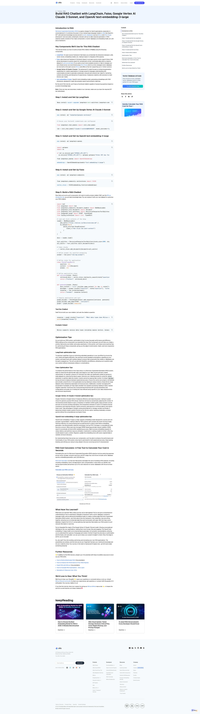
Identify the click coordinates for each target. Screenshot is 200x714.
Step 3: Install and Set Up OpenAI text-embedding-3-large (132, 46)
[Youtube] (129, 648)
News (134, 670)
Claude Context (96, 680)
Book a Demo (124, 3)
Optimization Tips (127, 55)
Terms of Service (59, 704)
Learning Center (123, 667)
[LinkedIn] (132, 648)
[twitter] (122, 96)
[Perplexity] (70, 667)
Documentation (109, 665)
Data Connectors (124, 682)
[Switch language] (111, 3)
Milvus (100, 35)
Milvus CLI (95, 687)
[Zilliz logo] (58, 2)
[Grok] (73, 667)
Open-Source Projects (111, 667)
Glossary (122, 684)
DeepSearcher (96, 677)
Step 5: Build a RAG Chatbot (129, 52)
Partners (135, 672)
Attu (94, 685)
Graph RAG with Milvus (63, 565)
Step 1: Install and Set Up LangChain (131, 38)
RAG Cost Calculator (61, 461)
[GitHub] (138, 648)
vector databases (88, 35)
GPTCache (95, 682)
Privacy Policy (68, 704)
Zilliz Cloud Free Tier (97, 670)
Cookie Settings (82, 704)
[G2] (144, 648)
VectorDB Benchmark (111, 670)
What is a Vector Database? (123, 690)
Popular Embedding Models (124, 678)
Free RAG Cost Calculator (109, 673)
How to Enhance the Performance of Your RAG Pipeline (73, 562)
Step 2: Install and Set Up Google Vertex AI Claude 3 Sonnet (132, 41)
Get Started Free (139, 3)
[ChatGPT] (67, 667)
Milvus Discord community (63, 581)
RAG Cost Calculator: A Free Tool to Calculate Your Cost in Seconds (131, 58)
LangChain (60, 55)
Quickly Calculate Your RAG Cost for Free (132, 105)
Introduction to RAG (127, 31)
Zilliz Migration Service (98, 672)
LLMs (103, 33)
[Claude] (76, 667)
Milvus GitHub (92, 586)
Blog (121, 665)
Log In (131, 3)
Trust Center (123, 693)
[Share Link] (132, 96)
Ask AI (195, 710)
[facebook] (125, 96)
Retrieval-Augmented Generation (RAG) (66, 31)
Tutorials (60, 11)
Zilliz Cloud (108, 35)
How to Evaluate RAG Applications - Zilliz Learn (70, 567)
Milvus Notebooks (110, 679)
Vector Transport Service (97, 691)
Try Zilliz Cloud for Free (133, 86)
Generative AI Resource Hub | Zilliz (67, 570)
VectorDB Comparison (125, 672)
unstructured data (68, 63)
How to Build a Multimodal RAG (66, 560)
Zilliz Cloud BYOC (97, 667)
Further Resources (127, 65)
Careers (135, 667)
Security (75, 704)
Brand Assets (136, 680)
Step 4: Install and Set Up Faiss (130, 49)
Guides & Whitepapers (125, 675)
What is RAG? (123, 687)
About (134, 665)
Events (134, 675)
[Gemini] (79, 667)
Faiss (58, 59)
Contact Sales (136, 677)
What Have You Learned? (128, 62)
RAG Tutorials (109, 677)
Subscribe (80, 663)
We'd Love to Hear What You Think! (131, 68)
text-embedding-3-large (64, 79)
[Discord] (141, 648)
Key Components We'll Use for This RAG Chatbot (132, 34)
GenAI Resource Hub (124, 670)
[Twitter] (135, 648)
